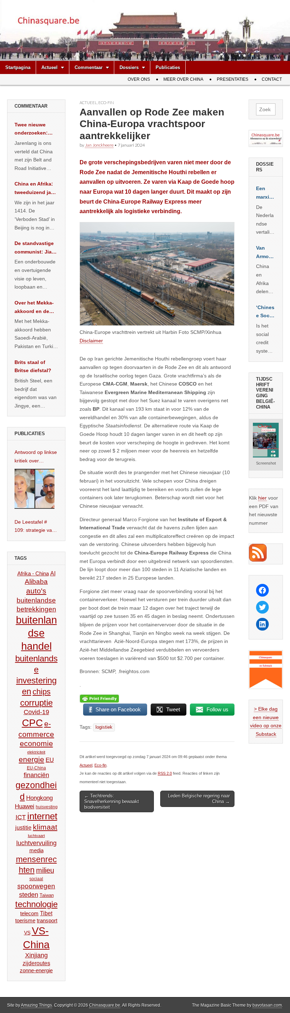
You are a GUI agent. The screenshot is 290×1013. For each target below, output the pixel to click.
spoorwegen (36, 886)
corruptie (36, 702)
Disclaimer (91, 340)
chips (42, 691)
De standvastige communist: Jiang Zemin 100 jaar (36, 248)
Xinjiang (36, 955)
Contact (272, 79)
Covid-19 (36, 712)
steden (28, 894)
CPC (32, 722)
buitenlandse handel (36, 633)
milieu (45, 870)
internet (42, 816)
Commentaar (89, 67)
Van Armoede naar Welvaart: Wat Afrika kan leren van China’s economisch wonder (265, 253)
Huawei (24, 806)
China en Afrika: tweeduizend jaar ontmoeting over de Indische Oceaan (35, 189)
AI (53, 573)
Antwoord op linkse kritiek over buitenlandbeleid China (35, 457)
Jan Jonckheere (99, 145)
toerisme (25, 920)
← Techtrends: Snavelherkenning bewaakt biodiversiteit (111, 801)
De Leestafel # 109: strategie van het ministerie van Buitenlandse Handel (34, 527)
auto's (36, 591)
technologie (36, 904)
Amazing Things (36, 1005)
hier (262, 498)
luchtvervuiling (36, 843)
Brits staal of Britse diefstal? (32, 366)
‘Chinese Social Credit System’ (265, 312)
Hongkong (39, 797)
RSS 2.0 (165, 773)
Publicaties (168, 67)
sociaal (36, 878)
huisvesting (47, 806)
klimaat (45, 827)
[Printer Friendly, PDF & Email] (99, 698)
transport (47, 920)
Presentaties (232, 79)
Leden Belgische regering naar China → (199, 798)
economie (36, 743)
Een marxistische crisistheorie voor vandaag (265, 193)
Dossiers (129, 67)
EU (50, 760)
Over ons (139, 79)
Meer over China (183, 79)
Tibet (46, 913)
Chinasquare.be (104, 1005)
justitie (23, 828)
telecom (29, 913)
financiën (36, 775)
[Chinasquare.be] (145, 30)
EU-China (36, 768)
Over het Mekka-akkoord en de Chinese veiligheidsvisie (34, 307)
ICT (21, 817)
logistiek (103, 727)
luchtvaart (36, 835)
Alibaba (36, 581)
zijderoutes (36, 963)
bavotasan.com (267, 1005)
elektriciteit (36, 752)
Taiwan (47, 895)
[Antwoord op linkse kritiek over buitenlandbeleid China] (34, 489)
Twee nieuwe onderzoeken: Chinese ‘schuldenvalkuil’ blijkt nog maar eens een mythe (35, 129)
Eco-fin (106, 102)
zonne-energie (36, 970)
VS (27, 932)
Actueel (49, 67)
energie (31, 759)
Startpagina (17, 67)
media (36, 850)
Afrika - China (33, 573)
